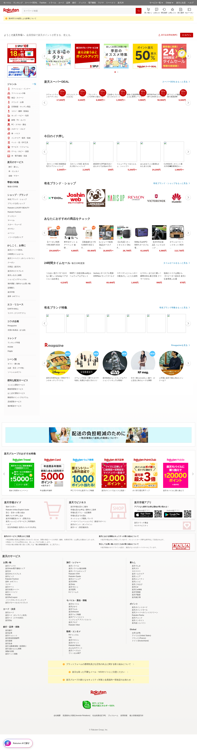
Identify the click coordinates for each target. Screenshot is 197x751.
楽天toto (72, 610)
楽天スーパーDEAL (15, 250)
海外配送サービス (14, 406)
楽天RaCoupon (11, 623)
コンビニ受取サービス (16, 385)
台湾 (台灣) (136, 658)
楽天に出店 (181, 3)
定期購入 (11, 288)
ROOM (10, 347)
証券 (68, 3)
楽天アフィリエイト (76, 642)
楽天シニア (136, 602)
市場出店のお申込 (77, 510)
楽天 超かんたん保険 (13, 674)
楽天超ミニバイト (139, 648)
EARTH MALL (13, 309)
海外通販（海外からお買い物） (20, 284)
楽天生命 (8, 669)
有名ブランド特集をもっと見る (173, 307)
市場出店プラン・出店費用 (81, 513)
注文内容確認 (12, 527)
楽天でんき (136, 591)
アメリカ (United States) (141, 661)
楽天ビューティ (138, 604)
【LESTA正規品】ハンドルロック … (158, 245)
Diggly (10, 351)
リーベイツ (110, 3)
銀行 (74, 3)
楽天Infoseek (74, 637)
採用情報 (123, 741)
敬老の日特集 (13, 187)
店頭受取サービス (14, 402)
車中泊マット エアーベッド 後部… (71, 245)
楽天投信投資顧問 (12, 663)
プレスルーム (113, 741)
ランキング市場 (14, 343)
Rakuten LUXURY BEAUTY (18, 208)
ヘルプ (191, 3)
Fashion (43, 3)
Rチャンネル (74, 660)
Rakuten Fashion (14, 212)
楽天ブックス (10, 591)
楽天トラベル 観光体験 (77, 594)
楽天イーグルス (75, 676)
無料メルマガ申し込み (14, 516)
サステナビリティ (141, 526)
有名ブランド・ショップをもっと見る (170, 183)
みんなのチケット (75, 673)
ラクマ (101, 3)
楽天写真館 (136, 617)
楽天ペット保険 (11, 679)
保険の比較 (9, 677)
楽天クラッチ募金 (141, 523)
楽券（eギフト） (14, 296)
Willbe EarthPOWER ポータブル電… (141, 245)
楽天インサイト (138, 646)
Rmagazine (12, 326)
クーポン (11, 262)
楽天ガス (135, 594)
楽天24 (120, 3)
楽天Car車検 (137, 615)
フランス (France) (139, 663)
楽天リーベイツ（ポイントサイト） (21, 258)
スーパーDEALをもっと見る (175, 82)
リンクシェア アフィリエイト (80, 645)
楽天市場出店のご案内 (79, 507)
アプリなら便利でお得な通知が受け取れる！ (151, 507)
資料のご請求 (91, 510)
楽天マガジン (74, 665)
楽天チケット (74, 668)
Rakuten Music (74, 671)
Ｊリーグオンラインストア (15, 625)
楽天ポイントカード (140, 633)
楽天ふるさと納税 (14, 275)
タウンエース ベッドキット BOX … (177, 245)
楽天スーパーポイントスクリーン (145, 638)
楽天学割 (11, 292)
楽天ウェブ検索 (75, 640)
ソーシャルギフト (14, 372)
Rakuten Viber (74, 650)
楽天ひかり (73, 632)
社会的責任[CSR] (99, 741)
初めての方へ (11, 507)
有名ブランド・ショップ (17, 199)
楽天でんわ (73, 634)
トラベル (52, 3)
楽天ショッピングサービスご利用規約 (20, 521)
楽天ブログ (73, 648)
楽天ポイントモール (140, 635)
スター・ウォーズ (14, 225)
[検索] (138, 11)
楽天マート (9, 612)
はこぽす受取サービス (16, 393)
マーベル (11, 220)
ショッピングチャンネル (17, 279)
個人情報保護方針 (136, 741)
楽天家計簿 (136, 623)
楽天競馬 (72, 615)
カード (61, 3)
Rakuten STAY (74, 599)
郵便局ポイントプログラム (18, 397)
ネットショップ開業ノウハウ (82, 519)
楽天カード (9, 638)
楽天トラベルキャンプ (77, 596)
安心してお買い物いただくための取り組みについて (119, 544)
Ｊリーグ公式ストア (15, 237)
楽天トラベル (74, 591)
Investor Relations (83, 741)
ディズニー (12, 216)
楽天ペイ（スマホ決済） (14, 643)
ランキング (18, 3)
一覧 (34, 84)
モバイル (7, 3)
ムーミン (11, 233)
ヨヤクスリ (136, 596)
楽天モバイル (74, 629)
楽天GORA (73, 607)
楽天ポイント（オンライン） (82, 524)
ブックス (82, 3)
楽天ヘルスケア (138, 599)
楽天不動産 (136, 620)
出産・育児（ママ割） (16, 368)
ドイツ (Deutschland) (140, 666)
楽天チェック (137, 643)
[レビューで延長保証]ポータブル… (106, 245)
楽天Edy (8, 646)
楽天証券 (8, 658)
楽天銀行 (8, 656)
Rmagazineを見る (179, 345)
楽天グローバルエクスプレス (16, 628)
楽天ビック (9, 602)
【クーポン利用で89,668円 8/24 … (53, 245)
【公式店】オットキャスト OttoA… (123, 245)
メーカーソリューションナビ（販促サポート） (89, 521)
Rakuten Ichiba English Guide (17, 510)
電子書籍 (92, 3)
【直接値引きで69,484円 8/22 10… (88, 245)
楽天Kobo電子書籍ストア (15, 594)
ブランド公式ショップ (16, 203)
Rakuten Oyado (75, 602)
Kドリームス (73, 617)
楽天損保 (8, 666)
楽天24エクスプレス (16, 271)
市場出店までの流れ (78, 516)
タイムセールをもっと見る (175, 263)
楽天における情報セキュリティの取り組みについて (119, 536)
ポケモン (11, 229)
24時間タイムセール (16, 254)
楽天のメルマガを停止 (27, 527)
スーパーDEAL (31, 3)
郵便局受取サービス (15, 389)
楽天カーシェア (75, 604)
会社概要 (57, 741)
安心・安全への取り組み (15, 513)
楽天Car (135, 612)
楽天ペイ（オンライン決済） (16, 640)
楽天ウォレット (11, 661)
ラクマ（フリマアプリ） (17, 313)
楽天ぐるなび (137, 610)
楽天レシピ (136, 607)
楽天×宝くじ (73, 612)
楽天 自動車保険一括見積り (16, 671)
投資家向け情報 (69, 741)
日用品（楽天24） (15, 267)
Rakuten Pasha (138, 640)
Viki (70, 663)
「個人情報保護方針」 (42, 544)
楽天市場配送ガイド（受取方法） (19, 519)
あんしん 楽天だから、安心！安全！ (181, 546)
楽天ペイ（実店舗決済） (80, 527)
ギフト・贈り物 (14, 364)
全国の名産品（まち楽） (17, 330)
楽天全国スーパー (12, 615)
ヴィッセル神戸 (75, 678)
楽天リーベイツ (11, 617)
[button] (156, 11)
